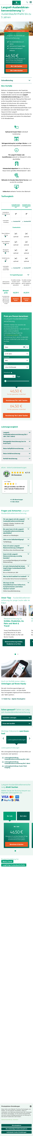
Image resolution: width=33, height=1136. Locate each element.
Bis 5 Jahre (23, 816)
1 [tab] (15, 654)
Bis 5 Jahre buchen (16, 70)
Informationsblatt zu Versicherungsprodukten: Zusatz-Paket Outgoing (16, 772)
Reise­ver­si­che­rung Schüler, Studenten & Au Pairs (14, 643)
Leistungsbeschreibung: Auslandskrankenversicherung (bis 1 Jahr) (16, 758)
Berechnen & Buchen (16, 299)
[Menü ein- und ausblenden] (31, 2)
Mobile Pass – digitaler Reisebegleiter (14, 699)
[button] (16, 275)
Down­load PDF (16, 221)
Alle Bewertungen (17, 499)
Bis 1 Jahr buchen (16, 66)
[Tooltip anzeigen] (5, 215)
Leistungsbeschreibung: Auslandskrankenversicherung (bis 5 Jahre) (17, 762)
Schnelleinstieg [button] (7, 80)
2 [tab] (17, 654)
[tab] (16, 740)
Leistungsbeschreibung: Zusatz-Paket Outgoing (15, 766)
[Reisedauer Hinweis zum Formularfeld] (11, 372)
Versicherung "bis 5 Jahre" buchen (16, 415)
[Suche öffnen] (28, 2)
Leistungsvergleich (12, 335)
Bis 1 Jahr (10, 816)
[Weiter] (30, 738)
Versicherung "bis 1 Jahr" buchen (16, 400)
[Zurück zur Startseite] (16, 3)
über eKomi (15, 501)
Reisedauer (7, 372)
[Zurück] (3, 738)
